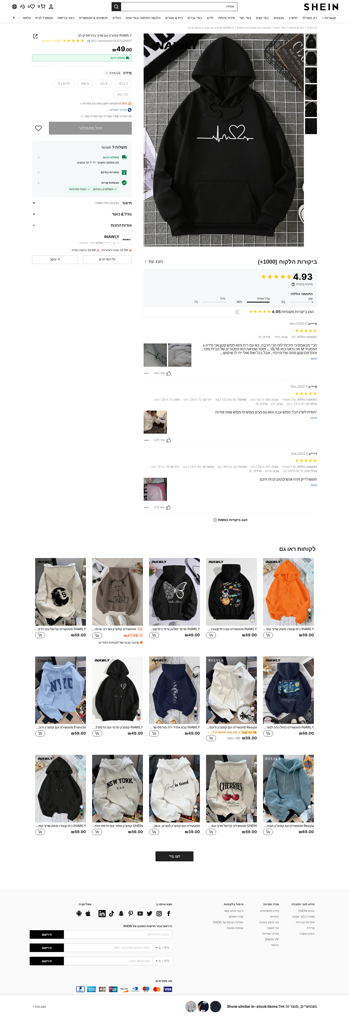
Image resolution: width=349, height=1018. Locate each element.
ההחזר (275, 945)
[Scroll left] (19, 18)
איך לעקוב (273, 928)
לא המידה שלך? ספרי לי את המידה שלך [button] (108, 116)
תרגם (314, 358)
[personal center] (51, 6)
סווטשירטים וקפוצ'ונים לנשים (254, 27)
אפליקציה (85, 904)
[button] (22, 6)
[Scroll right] (13, 18)
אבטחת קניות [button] (110, 182)
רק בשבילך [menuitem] (309, 18)
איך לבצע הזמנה (269, 922)
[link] (42, 6)
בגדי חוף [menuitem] (245, 18)
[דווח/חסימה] (146, 373)
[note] (120, 642)
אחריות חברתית (305, 922)
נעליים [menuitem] (117, 18)
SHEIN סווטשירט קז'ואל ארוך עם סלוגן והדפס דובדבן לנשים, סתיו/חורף (231, 826)
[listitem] (288, 603)
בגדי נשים (280, 27)
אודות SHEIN (306, 911)
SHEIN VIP (272, 939)
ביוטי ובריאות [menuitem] (66, 18)
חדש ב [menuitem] (293, 18)
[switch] (239, 312)
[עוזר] (168, 373)
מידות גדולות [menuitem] (226, 18)
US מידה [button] (114, 73)
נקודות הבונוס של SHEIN (228, 922)
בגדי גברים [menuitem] (195, 18)
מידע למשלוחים (269, 911)
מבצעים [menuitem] (279, 18)
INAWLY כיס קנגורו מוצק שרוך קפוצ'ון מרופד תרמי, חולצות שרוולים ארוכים (288, 629)
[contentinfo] (101, 989)
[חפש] (116, 6)
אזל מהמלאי (90, 128)
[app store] (88, 915)
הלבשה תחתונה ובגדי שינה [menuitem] (143, 18)
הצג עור (174, 856)
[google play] (79, 915)
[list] (134, 913)
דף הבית (312, 27)
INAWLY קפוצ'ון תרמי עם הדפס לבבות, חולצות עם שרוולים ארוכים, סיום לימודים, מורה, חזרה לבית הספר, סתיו (117, 727)
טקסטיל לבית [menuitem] (44, 18)
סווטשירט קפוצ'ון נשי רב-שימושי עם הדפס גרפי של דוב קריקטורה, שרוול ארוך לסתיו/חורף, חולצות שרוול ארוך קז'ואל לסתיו (117, 629)
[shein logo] (321, 6)
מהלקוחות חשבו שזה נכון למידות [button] (105, 103)
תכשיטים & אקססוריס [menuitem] (93, 18)
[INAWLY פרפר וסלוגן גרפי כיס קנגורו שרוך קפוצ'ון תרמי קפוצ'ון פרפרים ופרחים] (174, 592)
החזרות (274, 916)
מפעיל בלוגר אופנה (303, 916)
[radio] (123, 84)
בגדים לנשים (296, 27)
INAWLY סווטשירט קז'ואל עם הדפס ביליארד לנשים (60, 629)
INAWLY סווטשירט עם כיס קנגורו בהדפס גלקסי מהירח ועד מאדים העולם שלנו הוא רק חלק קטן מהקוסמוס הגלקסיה (231, 629)
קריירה (311, 928)
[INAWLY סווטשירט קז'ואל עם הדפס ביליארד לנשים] (60, 592)
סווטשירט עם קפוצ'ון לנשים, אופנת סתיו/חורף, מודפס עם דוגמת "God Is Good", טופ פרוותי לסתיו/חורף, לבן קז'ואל (174, 826)
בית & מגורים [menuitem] (174, 18)
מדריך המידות (270, 933)
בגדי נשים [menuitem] (262, 18)
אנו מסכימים (164, 981)
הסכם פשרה (307, 933)
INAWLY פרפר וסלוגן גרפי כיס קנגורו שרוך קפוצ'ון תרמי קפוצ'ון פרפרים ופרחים (174, 629)
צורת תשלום (236, 916)
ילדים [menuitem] (210, 18)
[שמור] (38, 128)
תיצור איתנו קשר (233, 911)
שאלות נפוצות (235, 928)
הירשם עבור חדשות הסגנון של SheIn (147, 926)
